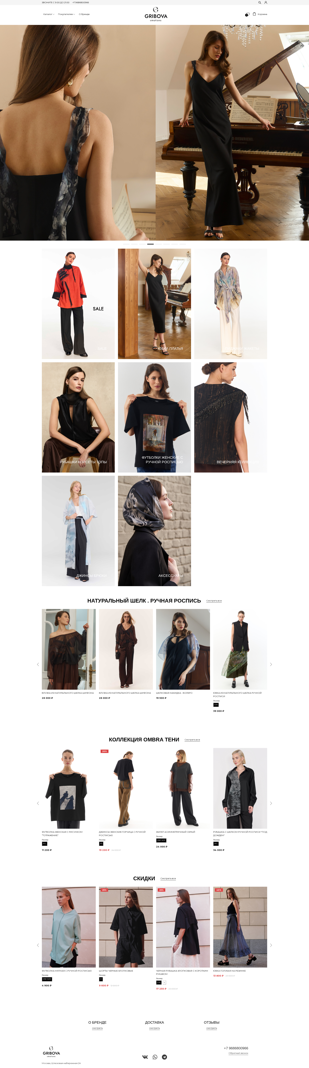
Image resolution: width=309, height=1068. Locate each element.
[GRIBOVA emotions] (156, 14)
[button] (38, 664)
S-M (216, 705)
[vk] (145, 1057)
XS (101, 844)
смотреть (97, 1028)
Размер (216, 701)
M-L (44, 844)
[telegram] (164, 1057)
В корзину (48, 704)
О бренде (84, 14)
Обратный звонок (238, 1053)
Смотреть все (214, 600)
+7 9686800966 (81, 2)
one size (161, 840)
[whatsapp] (155, 1057)
